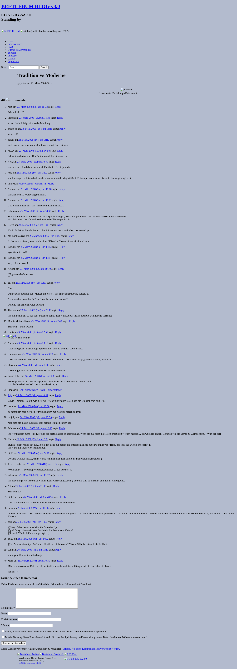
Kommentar (8, 607)
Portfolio (12, 55)
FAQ (10, 47)
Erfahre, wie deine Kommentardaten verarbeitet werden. (91, 648)
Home (11, 41)
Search (4, 67)
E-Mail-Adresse (9, 619)
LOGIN (22, 663)
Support (12, 52)
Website (5, 625)
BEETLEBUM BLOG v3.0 (30, 6)
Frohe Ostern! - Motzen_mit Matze (36, 183)
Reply (58, 106)
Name (4, 613)
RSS (39, 663)
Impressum (13, 61)
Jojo (10, 395)
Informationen (15, 44)
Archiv (11, 58)
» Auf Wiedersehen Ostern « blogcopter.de (40, 389)
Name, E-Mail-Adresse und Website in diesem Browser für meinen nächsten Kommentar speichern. (55, 631)
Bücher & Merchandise (19, 49)
